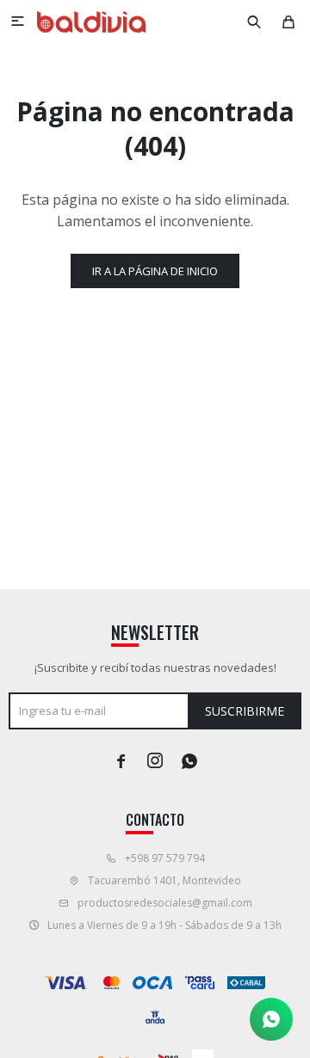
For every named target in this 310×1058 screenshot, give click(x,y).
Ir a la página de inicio (155, 271)
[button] (254, 21)
